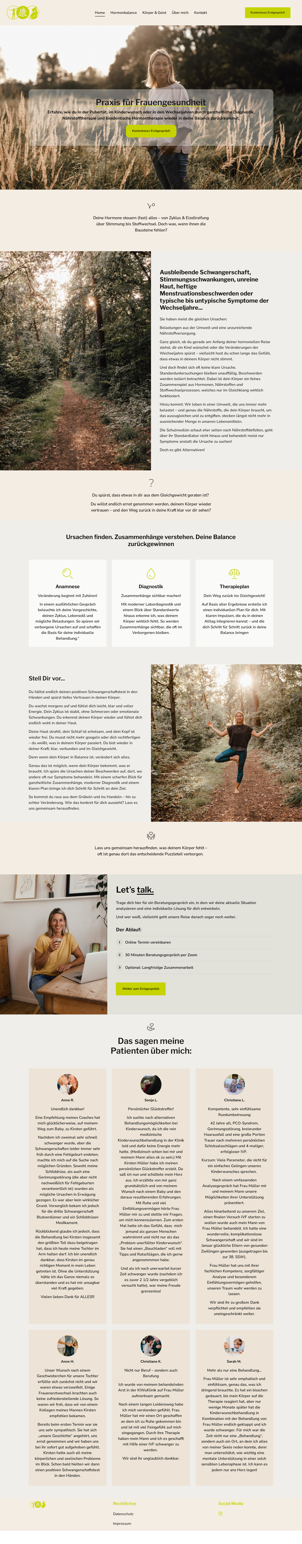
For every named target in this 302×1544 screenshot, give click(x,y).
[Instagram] (221, 1513)
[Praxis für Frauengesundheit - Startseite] (22, 13)
